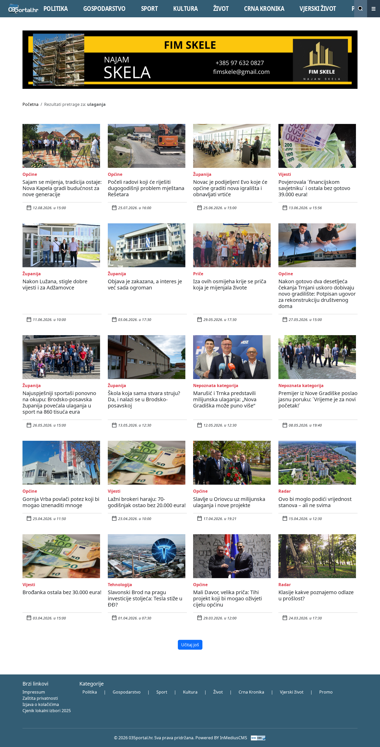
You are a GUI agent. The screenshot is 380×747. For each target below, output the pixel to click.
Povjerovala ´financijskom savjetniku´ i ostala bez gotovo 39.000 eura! (314, 188)
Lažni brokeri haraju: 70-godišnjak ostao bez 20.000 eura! (147, 502)
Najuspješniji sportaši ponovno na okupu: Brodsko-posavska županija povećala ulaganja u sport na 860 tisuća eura (59, 402)
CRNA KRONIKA (264, 8)
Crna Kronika (251, 692)
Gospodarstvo (127, 692)
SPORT (149, 8)
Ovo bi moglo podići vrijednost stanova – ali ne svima (315, 502)
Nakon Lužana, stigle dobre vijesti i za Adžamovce (54, 284)
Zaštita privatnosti (40, 698)
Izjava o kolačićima (40, 704)
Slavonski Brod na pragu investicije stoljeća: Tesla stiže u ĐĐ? (145, 598)
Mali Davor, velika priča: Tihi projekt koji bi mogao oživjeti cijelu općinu (227, 598)
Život (218, 692)
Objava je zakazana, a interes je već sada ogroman (145, 284)
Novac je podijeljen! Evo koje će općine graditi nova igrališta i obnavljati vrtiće (230, 188)
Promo (326, 692)
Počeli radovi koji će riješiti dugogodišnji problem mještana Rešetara (146, 188)
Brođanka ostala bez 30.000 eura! (61, 592)
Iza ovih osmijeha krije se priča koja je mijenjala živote (229, 284)
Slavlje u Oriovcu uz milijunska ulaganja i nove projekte (229, 502)
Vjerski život (291, 692)
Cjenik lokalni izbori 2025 (46, 710)
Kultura (190, 692)
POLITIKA (55, 8)
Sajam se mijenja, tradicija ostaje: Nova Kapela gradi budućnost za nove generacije (62, 188)
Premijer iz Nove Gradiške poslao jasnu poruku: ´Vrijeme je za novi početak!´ (318, 399)
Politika (89, 692)
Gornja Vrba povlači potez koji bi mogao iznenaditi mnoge (60, 502)
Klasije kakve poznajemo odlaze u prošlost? (316, 595)
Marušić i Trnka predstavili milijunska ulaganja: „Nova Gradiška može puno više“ (224, 399)
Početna (30, 104)
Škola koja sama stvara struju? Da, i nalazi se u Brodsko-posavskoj (144, 399)
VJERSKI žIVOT (318, 8)
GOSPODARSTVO (104, 8)
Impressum (33, 692)
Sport (161, 692)
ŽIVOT (221, 8)
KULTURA (185, 8)
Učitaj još (190, 645)
